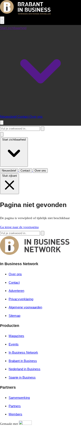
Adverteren (16, 290)
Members (15, 414)
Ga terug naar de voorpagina (19, 227)
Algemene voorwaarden (25, 307)
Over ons (36, 116)
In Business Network (23, 352)
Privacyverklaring (21, 299)
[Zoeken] (42, 128)
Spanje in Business (22, 377)
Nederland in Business (24, 369)
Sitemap (14, 315)
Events (14, 344)
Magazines (16, 336)
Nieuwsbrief (8, 116)
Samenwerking (19, 397)
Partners (15, 406)
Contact (23, 116)
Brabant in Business (23, 361)
